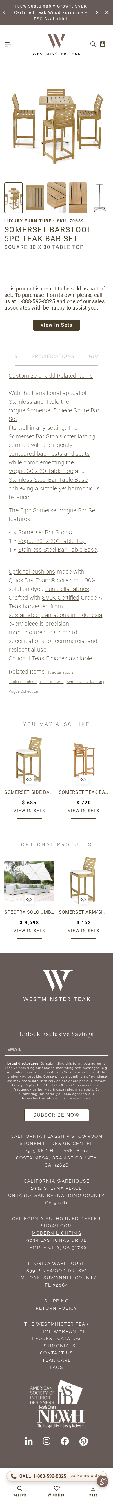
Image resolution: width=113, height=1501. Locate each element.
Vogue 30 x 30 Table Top (41, 471)
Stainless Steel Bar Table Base (48, 479)
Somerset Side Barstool (29, 792)
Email (14, 1049)
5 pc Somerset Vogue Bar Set (58, 510)
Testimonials (56, 1345)
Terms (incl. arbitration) (41, 1098)
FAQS (56, 1367)
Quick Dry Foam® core (38, 580)
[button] (4, 12)
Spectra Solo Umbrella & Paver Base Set (29, 912)
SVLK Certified (60, 597)
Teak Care (56, 1360)
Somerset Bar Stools (36, 436)
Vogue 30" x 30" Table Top (52, 541)
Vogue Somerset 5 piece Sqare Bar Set (54, 414)
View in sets (29, 810)
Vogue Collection (23, 691)
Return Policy (56, 1308)
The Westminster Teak (56, 1324)
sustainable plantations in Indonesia (55, 614)
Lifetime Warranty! (56, 1331)
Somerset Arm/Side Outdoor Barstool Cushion (84, 912)
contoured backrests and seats (49, 453)
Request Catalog (56, 1338)
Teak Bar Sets (51, 682)
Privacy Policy (78, 1098)
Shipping (56, 1301)
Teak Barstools (61, 672)
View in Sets (56, 325)
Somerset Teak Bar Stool (84, 792)
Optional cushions (32, 571)
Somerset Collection (84, 682)
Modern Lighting (56, 1233)
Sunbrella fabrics (67, 588)
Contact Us (56, 1353)
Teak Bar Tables (23, 682)
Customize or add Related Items (51, 375)
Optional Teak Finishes (38, 658)
